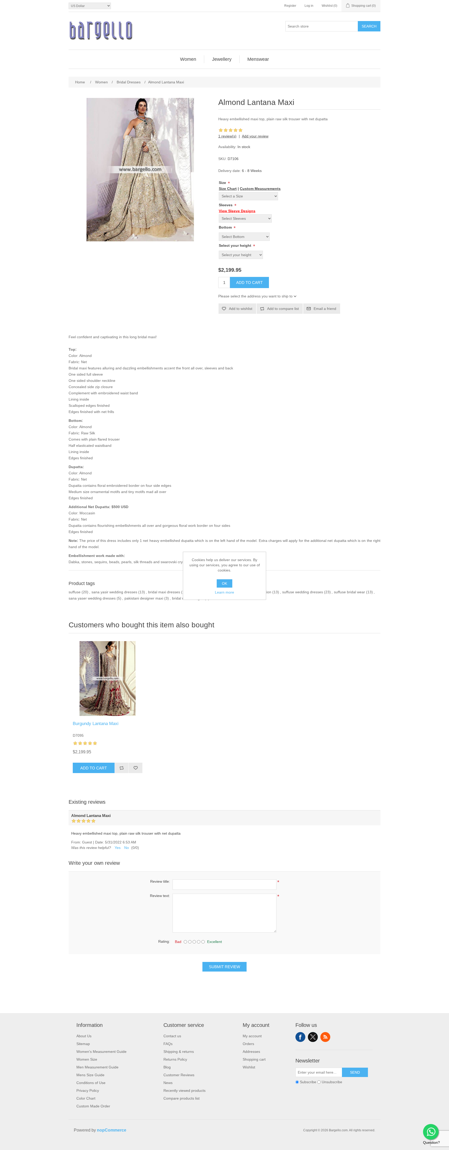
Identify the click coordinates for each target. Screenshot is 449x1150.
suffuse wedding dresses (302, 592)
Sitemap (83, 1044)
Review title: (160, 881)
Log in (309, 6)
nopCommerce (111, 1130)
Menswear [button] (258, 59)
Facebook (300, 1037)
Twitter (313, 1037)
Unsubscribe (332, 1082)
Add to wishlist (240, 309)
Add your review (255, 136)
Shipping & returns (178, 1051)
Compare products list (181, 1098)
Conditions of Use (90, 1083)
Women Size (86, 1059)
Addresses (251, 1051)
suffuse (75, 592)
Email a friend (325, 309)
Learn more (224, 592)
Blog (167, 1067)
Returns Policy (175, 1059)
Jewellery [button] (222, 59)
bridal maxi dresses (164, 592)
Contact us (172, 1036)
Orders (248, 1044)
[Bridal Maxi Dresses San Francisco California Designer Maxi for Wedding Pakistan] (107, 678)
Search (369, 26)
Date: (99, 842)
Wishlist (249, 1067)
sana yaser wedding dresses (92, 598)
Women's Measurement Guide (101, 1051)
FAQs (168, 1044)
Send (355, 1072)
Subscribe (308, 1082)
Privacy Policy (87, 1090)
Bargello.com (216, 1145)
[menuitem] (188, 59)
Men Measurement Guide (97, 1067)
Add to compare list (283, 309)
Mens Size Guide (90, 1075)
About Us (83, 1036)
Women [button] (188, 59)
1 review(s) (227, 136)
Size (223, 183)
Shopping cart (254, 1059)
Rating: (164, 941)
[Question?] (431, 1132)
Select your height (235, 245)
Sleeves (226, 205)
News (168, 1083)
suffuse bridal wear (349, 592)
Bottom (226, 227)
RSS (325, 1037)
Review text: (160, 896)
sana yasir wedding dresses (114, 592)
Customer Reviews (178, 1075)
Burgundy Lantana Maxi (95, 723)
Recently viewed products (184, 1090)
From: (76, 842)
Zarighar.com (243, 1145)
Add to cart (249, 282)
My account (252, 1036)
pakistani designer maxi (143, 598)
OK (224, 583)
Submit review (224, 967)
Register (290, 6)
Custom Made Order (93, 1106)
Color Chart (85, 1098)
